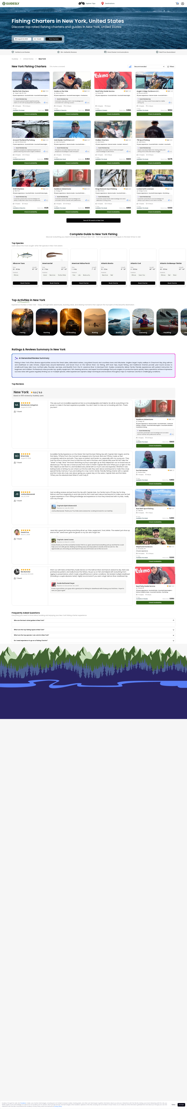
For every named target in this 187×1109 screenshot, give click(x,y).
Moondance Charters (26, 646)
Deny (173, 1105)
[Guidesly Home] (10, 4)
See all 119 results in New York (93, 220)
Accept (181, 1105)
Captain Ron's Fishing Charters (29, 640)
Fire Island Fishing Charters (28, 635)
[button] (93, 620)
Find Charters (54, 39)
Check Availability (30, 114)
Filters (172, 66)
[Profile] (182, 3)
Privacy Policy (58, 1106)
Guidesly (15, 59)
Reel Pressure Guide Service (28, 636)
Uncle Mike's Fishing (25, 642)
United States (28, 59)
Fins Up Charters (24, 629)
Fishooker (22, 633)
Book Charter (25, 283)
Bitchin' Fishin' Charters (27, 644)
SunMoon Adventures (26, 631)
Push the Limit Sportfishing (28, 638)
